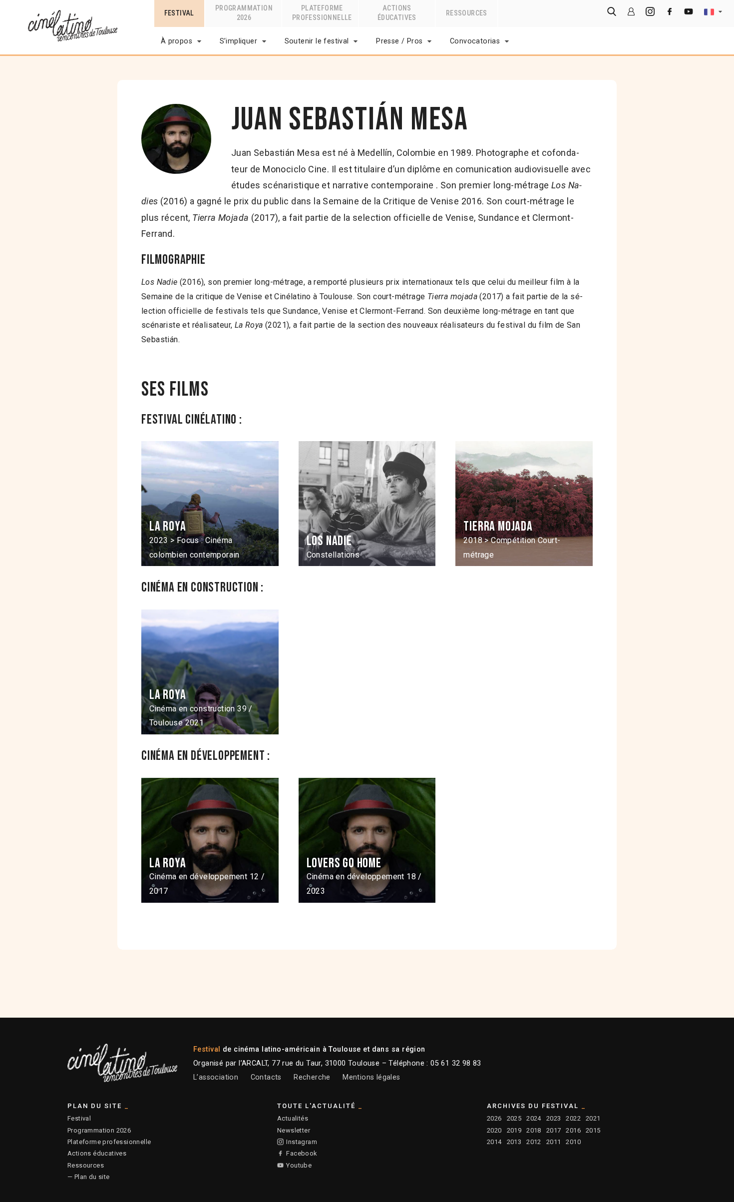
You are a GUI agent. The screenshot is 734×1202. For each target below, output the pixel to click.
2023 (553, 1118)
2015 (593, 1130)
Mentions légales (371, 1077)
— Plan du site (88, 1177)
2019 (514, 1130)
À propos (176, 41)
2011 (553, 1142)
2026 (494, 1118)
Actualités (292, 1118)
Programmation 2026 (99, 1130)
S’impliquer (238, 41)
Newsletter (293, 1130)
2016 (573, 1130)
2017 (553, 1130)
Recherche (312, 1077)
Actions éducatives (96, 1153)
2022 (573, 1118)
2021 (593, 1118)
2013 (514, 1142)
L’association (215, 1077)
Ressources (85, 1165)
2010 (573, 1142)
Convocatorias (475, 41)
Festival (79, 1118)
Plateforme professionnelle (109, 1142)
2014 (494, 1142)
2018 (533, 1130)
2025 (514, 1118)
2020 (494, 1130)
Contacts (266, 1077)
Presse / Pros (399, 41)
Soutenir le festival (317, 41)
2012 (533, 1142)
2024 (533, 1118)
